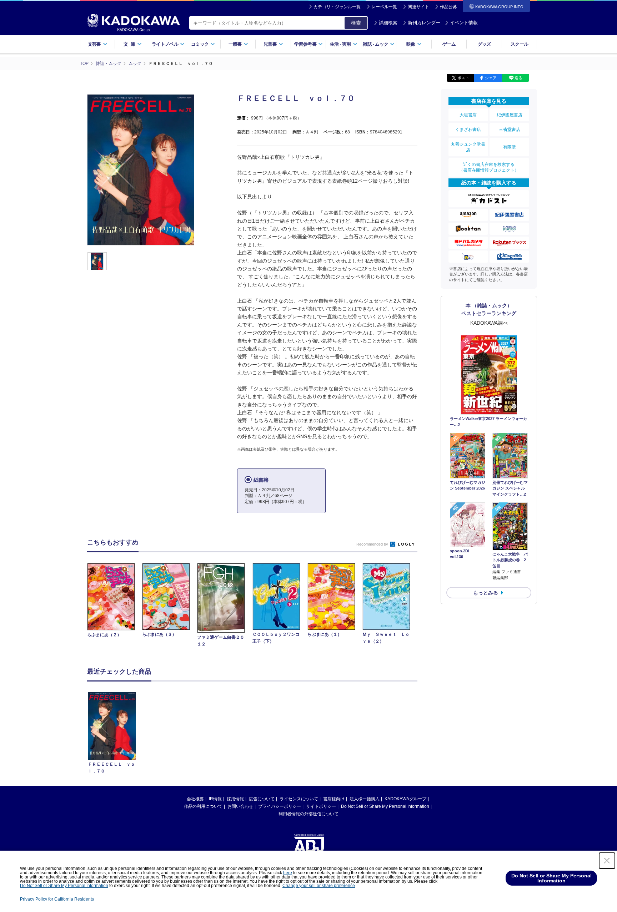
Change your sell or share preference (318, 885)
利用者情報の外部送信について (308, 813)
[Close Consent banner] (607, 860)
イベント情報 (464, 22)
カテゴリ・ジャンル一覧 (337, 6)
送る (518, 78)
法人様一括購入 (365, 798)
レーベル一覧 (384, 6)
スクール (519, 44)
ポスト (463, 78)
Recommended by (372, 544)
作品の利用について (203, 806)
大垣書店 (468, 114)
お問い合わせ (240, 806)
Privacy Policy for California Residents (57, 899)
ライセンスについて (299, 798)
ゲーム (449, 44)
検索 (356, 23)
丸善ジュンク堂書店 (468, 147)
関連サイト (418, 6)
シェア (491, 78)
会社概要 (195, 798)
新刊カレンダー (424, 22)
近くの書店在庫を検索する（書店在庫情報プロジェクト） (489, 167)
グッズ (484, 44)
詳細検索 (388, 22)
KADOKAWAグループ (405, 798)
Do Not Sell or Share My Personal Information (385, 806)
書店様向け (334, 798)
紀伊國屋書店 (509, 114)
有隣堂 (509, 147)
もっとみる (485, 593)
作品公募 (448, 6)
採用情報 (235, 798)
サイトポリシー (321, 806)
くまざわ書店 (468, 129)
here (287, 873)
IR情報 (215, 798)
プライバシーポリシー (279, 806)
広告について (262, 798)
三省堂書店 (509, 129)
